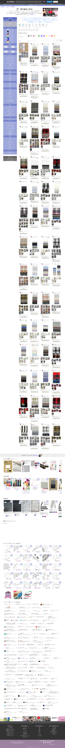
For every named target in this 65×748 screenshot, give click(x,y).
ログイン (55, 1)
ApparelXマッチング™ (10, 735)
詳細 (35, 5)
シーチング (39, 734)
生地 (39, 727)
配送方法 (54, 729)
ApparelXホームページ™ (10, 734)
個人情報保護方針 (52, 740)
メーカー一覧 (7, 6)
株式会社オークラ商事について (10, 729)
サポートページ (35, 455)
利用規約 (40, 740)
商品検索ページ (25, 728)
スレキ (39, 733)
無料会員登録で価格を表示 (34, 65)
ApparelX (2, 6)
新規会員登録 (50, 1)
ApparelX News (25, 736)
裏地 (39, 729)
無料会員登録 (25, 733)
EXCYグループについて (10, 728)
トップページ (25, 727)
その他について (54, 733)
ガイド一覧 (54, 727)
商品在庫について (54, 730)
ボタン (39, 728)
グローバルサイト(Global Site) (50, 744)
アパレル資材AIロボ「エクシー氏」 (25, 735)
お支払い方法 (54, 728)
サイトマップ (54, 734)
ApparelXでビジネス (10, 733)
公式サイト (32, 14)
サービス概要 (10, 727)
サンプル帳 (39, 735)
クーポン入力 (25, 734)
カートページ (25, 729)
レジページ (25, 730)
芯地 (39, 730)
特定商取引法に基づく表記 (45, 740)
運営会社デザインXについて (10, 730)
